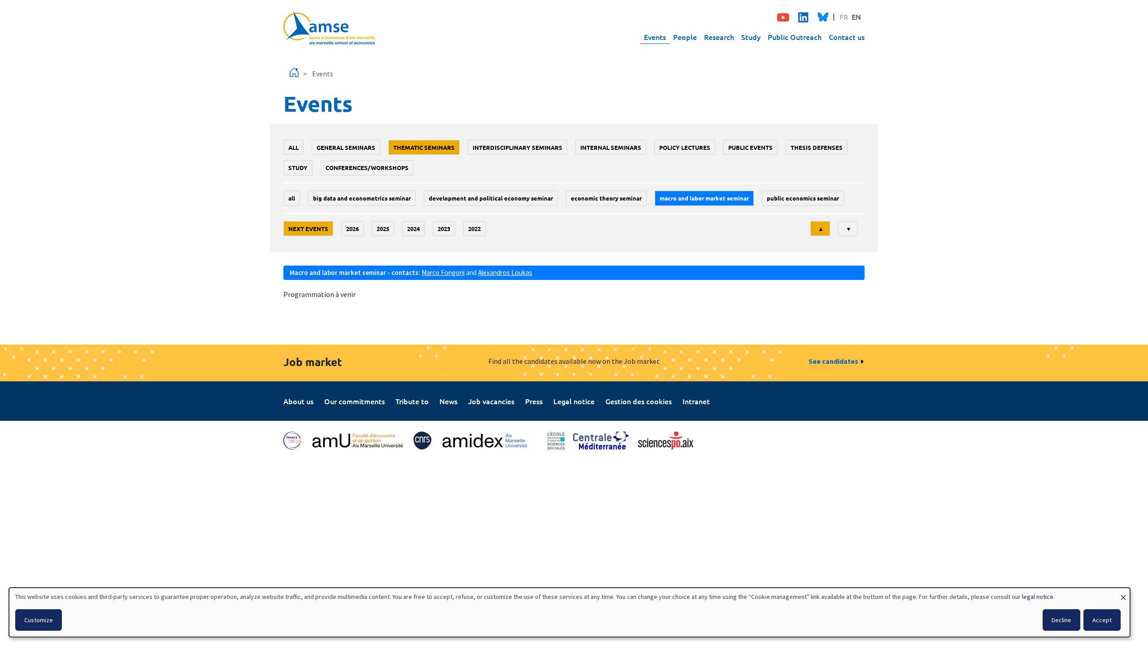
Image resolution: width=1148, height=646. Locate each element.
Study (751, 37)
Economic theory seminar (606, 198)
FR (843, 17)
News (448, 401)
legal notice (1037, 597)
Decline (1061, 620)
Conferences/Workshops (367, 167)
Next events (308, 228)
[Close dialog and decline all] (1123, 593)
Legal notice (574, 401)
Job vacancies (491, 401)
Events (655, 37)
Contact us (847, 37)
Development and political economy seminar (491, 198)
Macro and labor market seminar (704, 198)
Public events (750, 147)
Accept (1102, 620)
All (293, 147)
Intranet (696, 401)
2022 (474, 228)
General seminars (346, 147)
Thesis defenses (817, 147)
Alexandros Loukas (505, 272)
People (685, 37)
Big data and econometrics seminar (362, 198)
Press (534, 401)
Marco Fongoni (443, 272)
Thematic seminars (424, 147)
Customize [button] (38, 620)
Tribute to (412, 401)
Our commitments (354, 401)
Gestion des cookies (638, 401)
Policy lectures (684, 147)
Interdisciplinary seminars (517, 147)
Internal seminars (610, 147)
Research (719, 37)
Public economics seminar (803, 198)
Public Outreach (795, 37)
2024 (413, 228)
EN (856, 17)
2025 (383, 228)
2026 (352, 228)
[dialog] (569, 612)
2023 (444, 228)
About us (298, 401)
